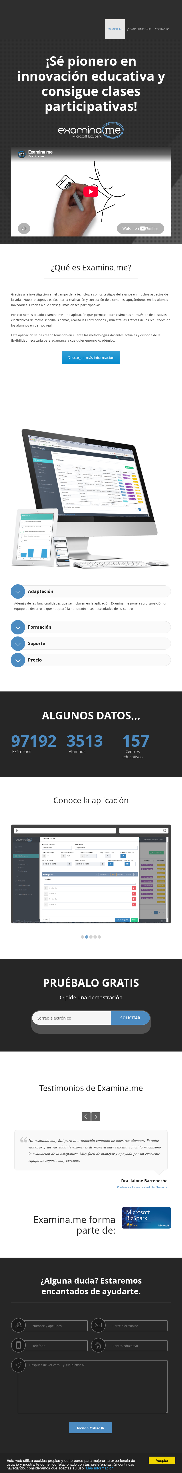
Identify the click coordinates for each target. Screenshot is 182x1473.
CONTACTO (162, 29)
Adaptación (40, 591)
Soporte (36, 643)
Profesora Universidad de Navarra (142, 1187)
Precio (35, 660)
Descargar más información (91, 357)
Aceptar (162, 1460)
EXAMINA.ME (115, 29)
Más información (99, 1468)
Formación (39, 627)
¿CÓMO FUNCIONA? (139, 29)
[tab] (91, 591)
